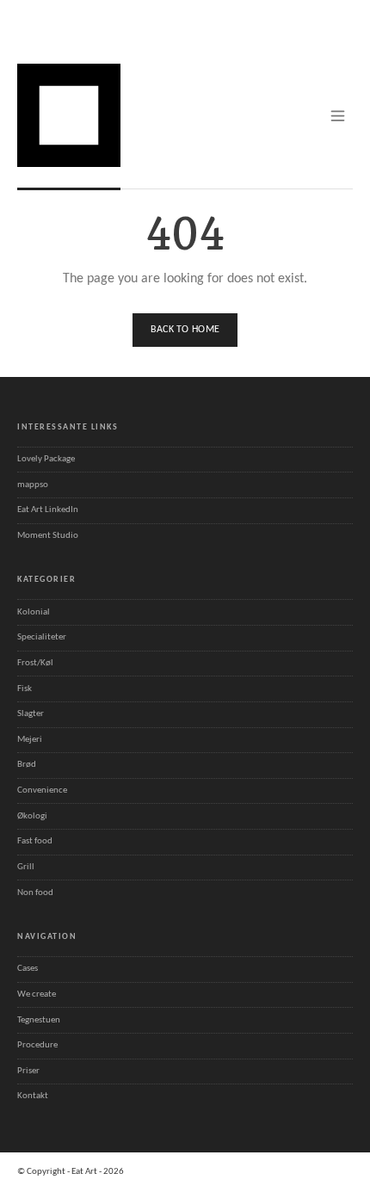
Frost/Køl (35, 663)
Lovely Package (46, 459)
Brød (26, 764)
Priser (28, 1071)
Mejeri (29, 739)
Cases (27, 968)
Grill (25, 867)
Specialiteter (41, 637)
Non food (35, 893)
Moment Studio (47, 535)
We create (36, 994)
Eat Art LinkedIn (47, 510)
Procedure (37, 1045)
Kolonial (33, 612)
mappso (32, 485)
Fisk (24, 689)
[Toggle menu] (338, 116)
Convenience (42, 790)
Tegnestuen (38, 1020)
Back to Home (185, 329)
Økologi (32, 816)
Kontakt (32, 1096)
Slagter (30, 714)
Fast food (34, 841)
